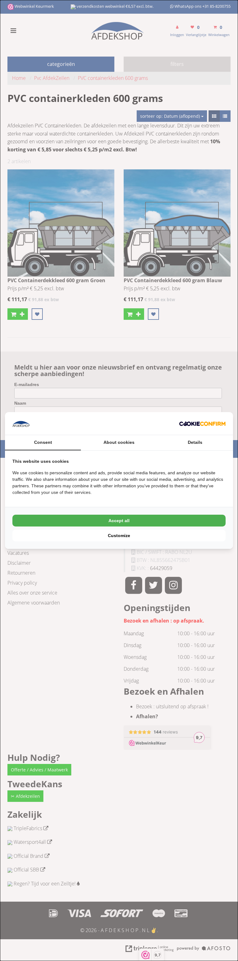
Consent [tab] (43, 442)
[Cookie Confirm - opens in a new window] (202, 424)
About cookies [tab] (119, 442)
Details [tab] (195, 442)
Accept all (119, 520)
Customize (119, 535)
